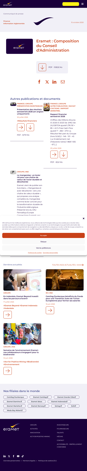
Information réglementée (14, 24)
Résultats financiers (27, 121)
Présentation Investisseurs (30, 106)
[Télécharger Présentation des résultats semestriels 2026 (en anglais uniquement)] (30, 127)
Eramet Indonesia (29, 305)
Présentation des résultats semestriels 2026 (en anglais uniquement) (30, 111)
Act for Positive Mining (15, 362)
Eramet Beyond (12, 305)
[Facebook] (39, 82)
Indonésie (9, 308)
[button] (83, 218)
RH (47, 293)
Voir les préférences (43, 248)
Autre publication (58, 106)
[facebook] (13, 456)
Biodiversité (33, 362)
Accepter (43, 235)
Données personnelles (50, 252)
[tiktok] (23, 456)
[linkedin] (4, 456)
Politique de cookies (35, 252)
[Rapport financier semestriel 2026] (47, 107)
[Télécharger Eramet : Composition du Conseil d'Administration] (42, 67)
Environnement (12, 364)
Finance (6, 21)
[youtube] (18, 456)
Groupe (29, 104)
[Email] (63, 82)
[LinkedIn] (54, 82)
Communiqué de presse (13, 14)
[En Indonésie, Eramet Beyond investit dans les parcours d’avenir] (22, 280)
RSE (27, 172)
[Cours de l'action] (70, 4)
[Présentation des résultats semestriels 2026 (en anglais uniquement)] (13, 104)
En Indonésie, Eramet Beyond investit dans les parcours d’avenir (20, 297)
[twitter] (9, 456)
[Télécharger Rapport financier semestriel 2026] (63, 154)
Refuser (43, 242)
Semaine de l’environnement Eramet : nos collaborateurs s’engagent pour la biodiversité (21, 352)
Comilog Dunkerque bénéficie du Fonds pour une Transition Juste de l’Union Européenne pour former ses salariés (64, 298)
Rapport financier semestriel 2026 (58, 115)
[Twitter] (47, 82)
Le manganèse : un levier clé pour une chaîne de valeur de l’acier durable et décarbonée (29, 178)
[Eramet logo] (12, 424)
